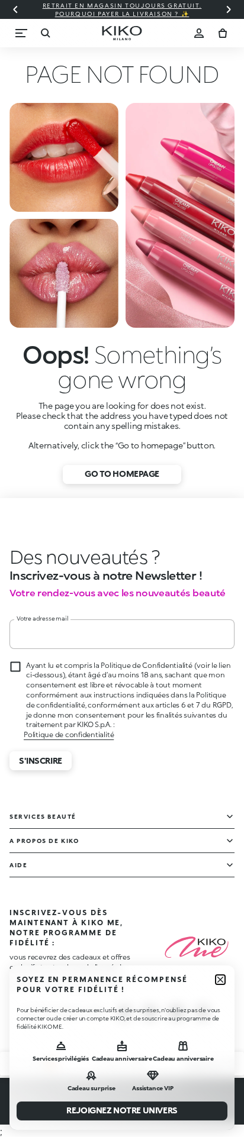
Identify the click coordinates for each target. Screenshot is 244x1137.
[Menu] (21, 33)
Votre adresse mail (42, 618)
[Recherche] (45, 33)
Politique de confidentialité (69, 734)
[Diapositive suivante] (229, 9)
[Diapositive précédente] (15, 9)
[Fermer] (220, 979)
